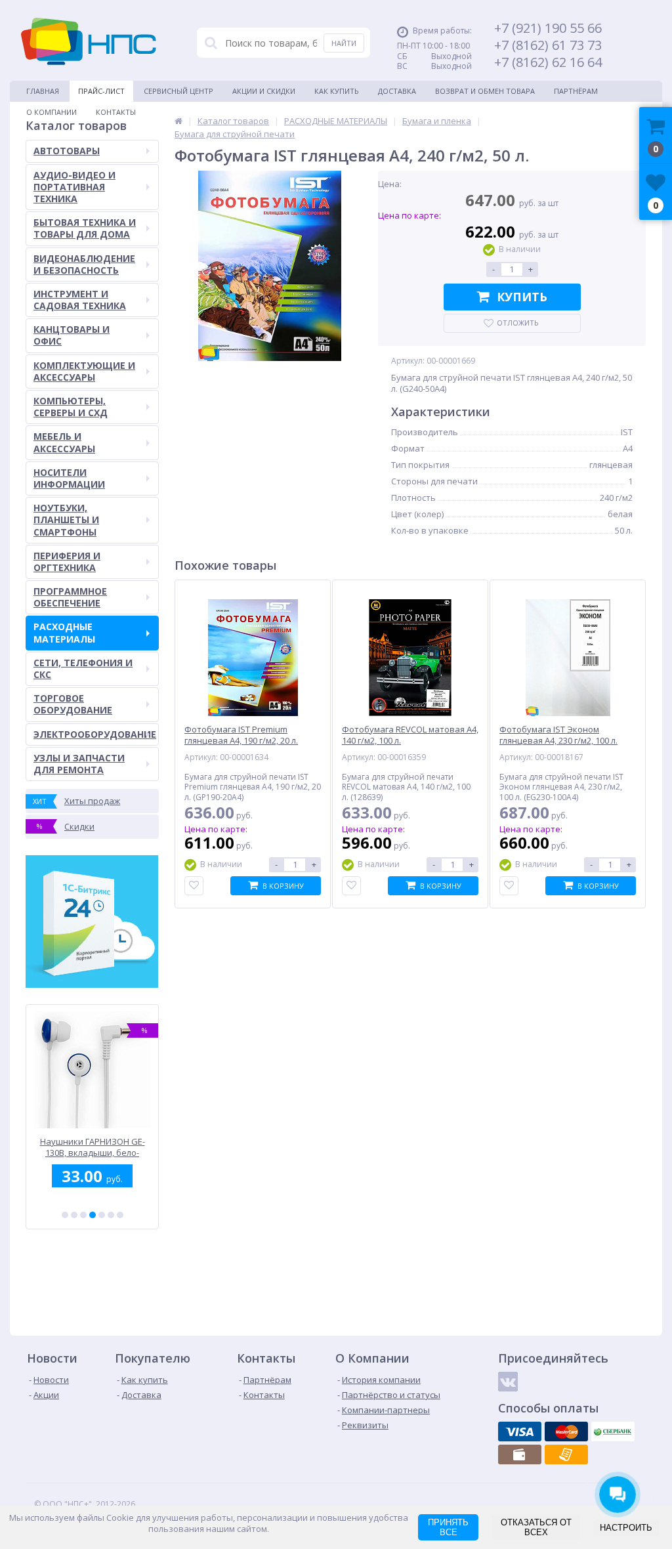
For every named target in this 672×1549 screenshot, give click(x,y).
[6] (111, 1215)
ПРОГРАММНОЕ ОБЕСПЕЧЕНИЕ (70, 597)
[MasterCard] (566, 1431)
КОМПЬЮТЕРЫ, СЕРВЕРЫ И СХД (70, 406)
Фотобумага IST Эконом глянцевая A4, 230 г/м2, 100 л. (558, 735)
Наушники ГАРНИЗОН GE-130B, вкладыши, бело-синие (69, 1147)
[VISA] (519, 1431)
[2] (74, 1215)
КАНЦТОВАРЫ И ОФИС (71, 335)
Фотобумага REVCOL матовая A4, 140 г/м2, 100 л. (410, 735)
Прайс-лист (101, 91)
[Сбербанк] (613, 1431)
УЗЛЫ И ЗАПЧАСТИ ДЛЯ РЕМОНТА (79, 764)
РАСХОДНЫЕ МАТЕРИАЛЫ (64, 632)
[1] (65, 1215)
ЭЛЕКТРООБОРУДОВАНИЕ (94, 734)
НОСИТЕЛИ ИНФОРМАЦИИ (69, 478)
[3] (83, 1215)
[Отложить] (193, 885)
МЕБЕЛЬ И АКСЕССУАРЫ (64, 442)
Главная (42, 91)
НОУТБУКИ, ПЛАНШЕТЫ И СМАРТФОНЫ (66, 519)
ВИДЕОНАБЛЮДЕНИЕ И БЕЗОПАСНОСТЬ (84, 264)
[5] (101, 1215)
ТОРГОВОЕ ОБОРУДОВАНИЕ (72, 704)
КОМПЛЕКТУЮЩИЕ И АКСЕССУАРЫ (84, 371)
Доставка (397, 91)
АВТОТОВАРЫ (66, 150)
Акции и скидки (263, 91)
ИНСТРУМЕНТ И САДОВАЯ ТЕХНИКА (79, 299)
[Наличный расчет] (519, 1454)
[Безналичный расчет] (566, 1454)
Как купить (336, 91)
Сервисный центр (178, 91)
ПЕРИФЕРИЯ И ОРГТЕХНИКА (66, 561)
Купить (522, 297)
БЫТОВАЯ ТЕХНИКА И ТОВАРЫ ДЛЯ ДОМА (84, 228)
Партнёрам (576, 91)
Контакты (116, 112)
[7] (120, 1215)
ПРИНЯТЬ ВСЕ (448, 1527)
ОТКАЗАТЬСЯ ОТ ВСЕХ (536, 1527)
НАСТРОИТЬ (626, 1528)
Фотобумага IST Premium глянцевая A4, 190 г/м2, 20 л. (241, 735)
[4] (92, 1215)
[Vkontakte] (508, 1381)
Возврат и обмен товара (485, 91)
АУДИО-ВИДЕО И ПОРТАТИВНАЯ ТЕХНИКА (74, 187)
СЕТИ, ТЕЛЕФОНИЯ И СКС (83, 668)
